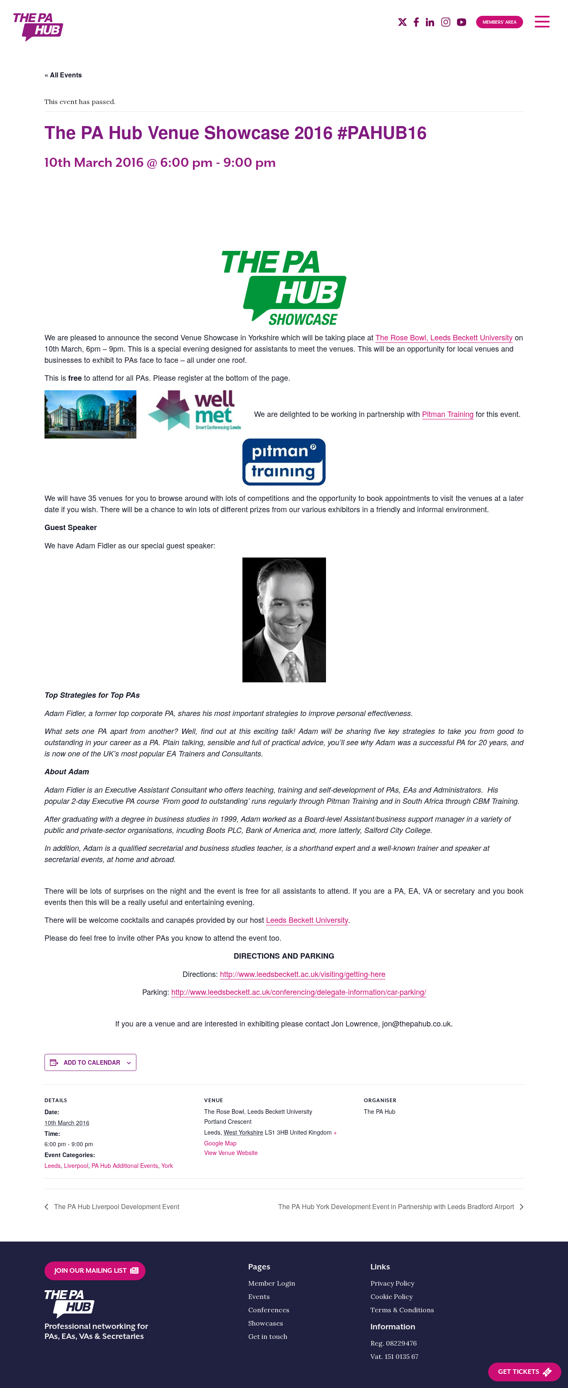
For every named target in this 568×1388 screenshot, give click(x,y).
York (167, 1165)
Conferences (268, 1310)
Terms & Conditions (402, 1310)
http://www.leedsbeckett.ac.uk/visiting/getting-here (302, 973)
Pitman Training (448, 413)
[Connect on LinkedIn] (430, 24)
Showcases (265, 1323)
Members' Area (499, 22)
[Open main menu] (542, 21)
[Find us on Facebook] (416, 24)
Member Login (271, 1283)
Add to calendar (92, 1062)
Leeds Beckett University (307, 919)
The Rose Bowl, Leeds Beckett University (444, 337)
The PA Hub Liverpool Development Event (115, 1206)
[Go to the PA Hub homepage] (38, 27)
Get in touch (267, 1336)
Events (259, 1296)
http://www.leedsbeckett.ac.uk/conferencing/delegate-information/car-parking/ (298, 991)
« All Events (63, 74)
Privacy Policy (392, 1283)
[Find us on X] (402, 23)
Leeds (52, 1165)
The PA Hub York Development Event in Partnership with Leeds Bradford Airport (397, 1206)
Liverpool (76, 1165)
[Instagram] (445, 24)
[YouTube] (461, 24)
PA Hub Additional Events (124, 1165)
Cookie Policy (391, 1296)
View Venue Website (231, 1152)
